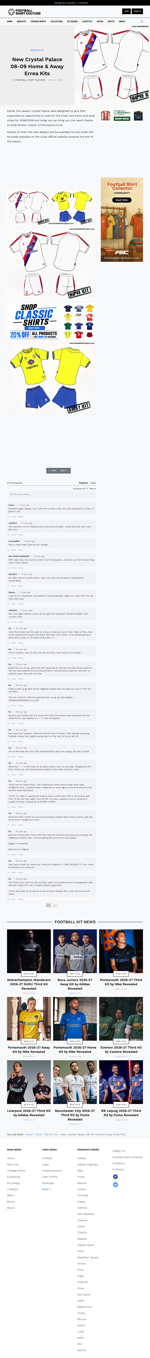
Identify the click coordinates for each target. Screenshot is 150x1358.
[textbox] (51, 495)
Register (83, 482)
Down (13, 517)
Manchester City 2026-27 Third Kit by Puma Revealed (75, 1115)
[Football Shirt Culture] (24, 12)
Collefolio (83, 3)
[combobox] (142, 21)
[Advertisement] (51, 166)
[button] (52, 1189)
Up (8, 517)
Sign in (137, 11)
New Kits (29, 974)
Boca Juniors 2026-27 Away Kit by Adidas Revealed (75, 984)
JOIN (126, 11)
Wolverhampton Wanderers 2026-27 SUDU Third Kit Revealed (29, 984)
